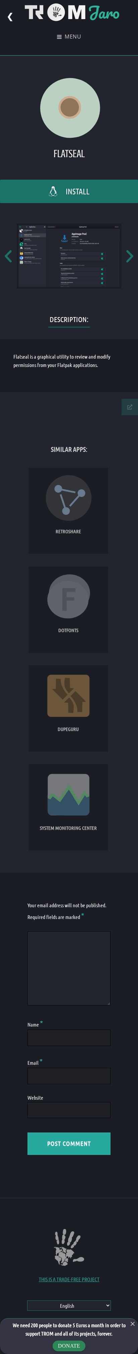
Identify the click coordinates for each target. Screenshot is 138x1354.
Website (35, 1097)
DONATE (69, 1346)
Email (35, 1062)
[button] (8, 256)
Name (35, 1024)
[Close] (132, 1323)
